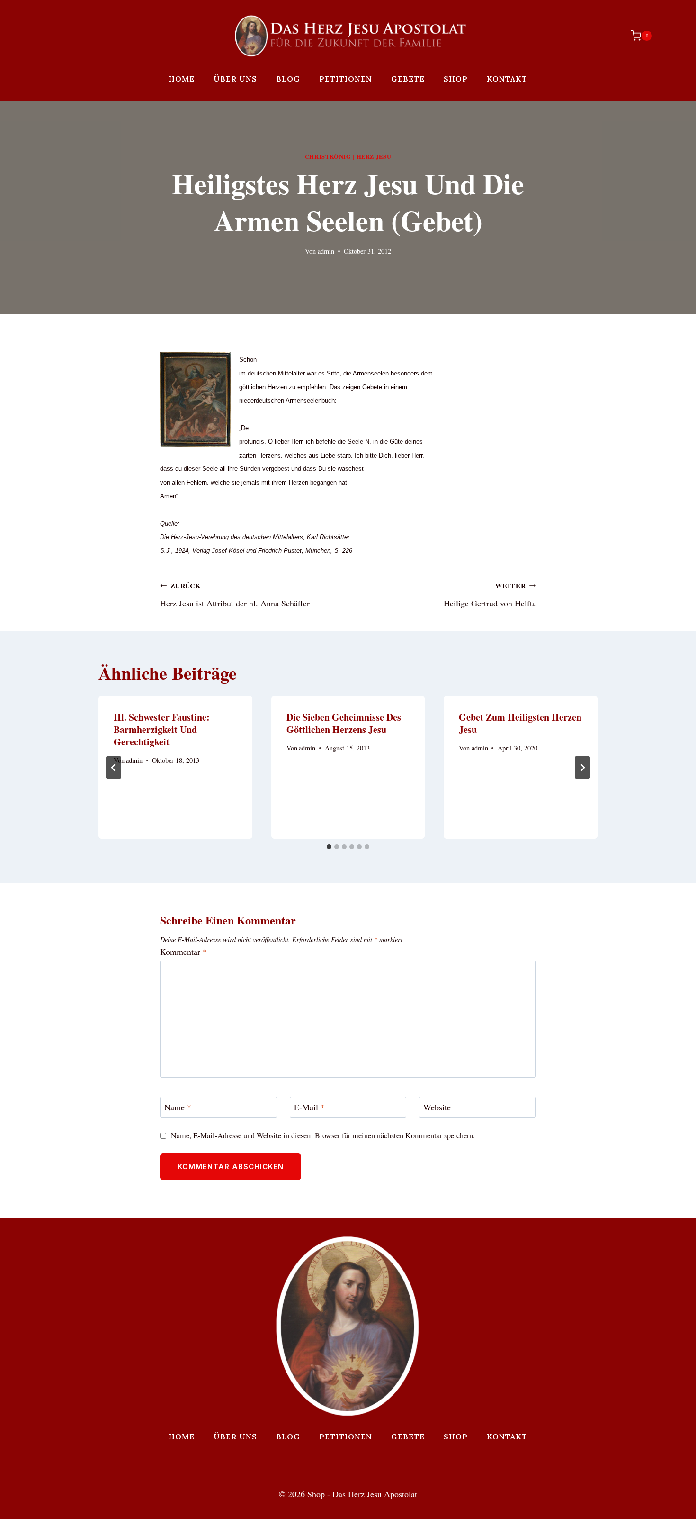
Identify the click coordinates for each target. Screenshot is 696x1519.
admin (326, 251)
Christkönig (328, 156)
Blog (288, 78)
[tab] (329, 846)
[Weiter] (582, 767)
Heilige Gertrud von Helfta (490, 595)
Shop (456, 78)
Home (182, 78)
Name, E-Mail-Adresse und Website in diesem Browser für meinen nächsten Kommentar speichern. (323, 1136)
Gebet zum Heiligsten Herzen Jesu (520, 723)
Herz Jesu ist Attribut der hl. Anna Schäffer (235, 595)
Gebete (408, 78)
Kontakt (507, 78)
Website (437, 1107)
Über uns (235, 78)
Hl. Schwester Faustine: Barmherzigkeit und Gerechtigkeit (162, 729)
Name (177, 1107)
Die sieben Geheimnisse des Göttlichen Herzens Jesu (343, 723)
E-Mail (309, 1107)
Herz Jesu (374, 156)
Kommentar (183, 951)
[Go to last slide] (113, 767)
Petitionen (345, 78)
